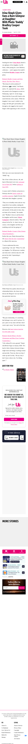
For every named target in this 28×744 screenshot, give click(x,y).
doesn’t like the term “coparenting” (14, 238)
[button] (24, 2)
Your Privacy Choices (17, 735)
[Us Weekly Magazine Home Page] (5, 2)
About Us (4, 725)
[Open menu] (2, 1)
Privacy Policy (14, 424)
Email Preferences (6, 732)
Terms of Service (18, 725)
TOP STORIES (13, 35)
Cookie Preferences (19, 732)
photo (18, 89)
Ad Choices (17, 738)
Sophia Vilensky (8, 32)
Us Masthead (5, 728)
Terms (20, 422)
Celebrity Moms (7, 10)
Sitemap (4, 737)
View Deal (18, 312)
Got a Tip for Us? (6, 730)
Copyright (16, 730)
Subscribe (17, 2)
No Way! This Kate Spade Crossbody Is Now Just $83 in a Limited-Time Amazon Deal (18, 306)
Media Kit (4, 735)
